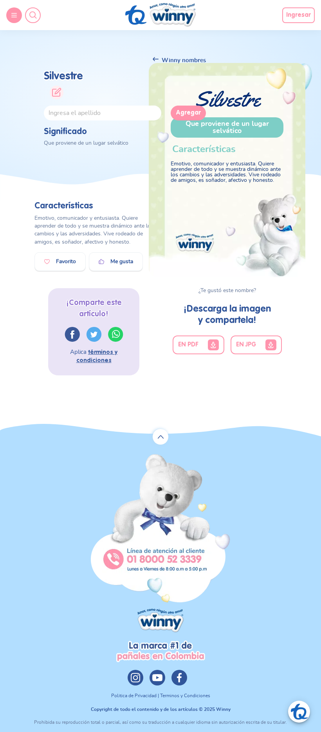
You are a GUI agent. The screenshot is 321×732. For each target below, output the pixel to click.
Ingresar (298, 15)
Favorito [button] (66, 261)
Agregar (188, 113)
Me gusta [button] (121, 261)
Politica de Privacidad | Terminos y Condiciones (160, 695)
